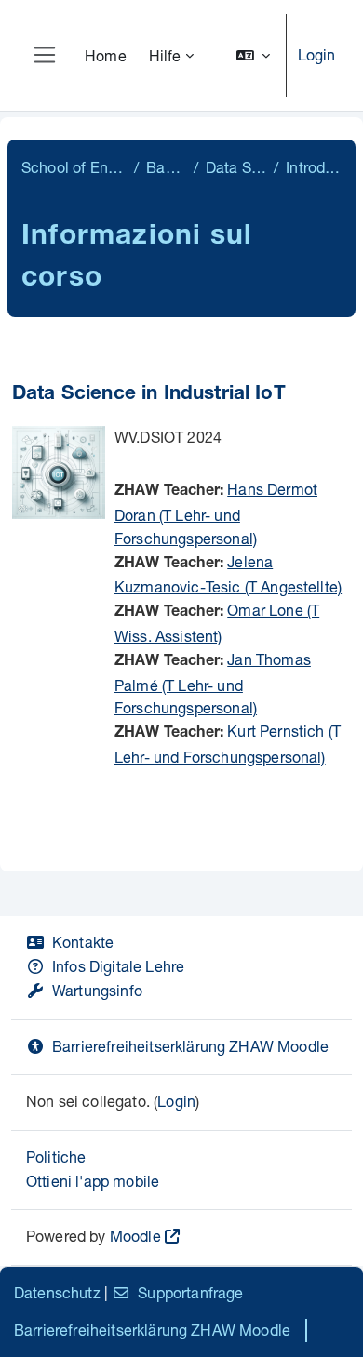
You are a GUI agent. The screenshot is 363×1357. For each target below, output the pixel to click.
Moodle (135, 1235)
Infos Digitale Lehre (118, 966)
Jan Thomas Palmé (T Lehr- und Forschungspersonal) (212, 683)
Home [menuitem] (106, 55)
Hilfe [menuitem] (165, 55)
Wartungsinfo (97, 990)
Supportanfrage (190, 1292)
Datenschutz (57, 1292)
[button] (253, 55)
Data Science (236, 167)
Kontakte (83, 942)
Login (317, 54)
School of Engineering (74, 167)
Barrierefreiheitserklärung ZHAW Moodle (190, 1046)
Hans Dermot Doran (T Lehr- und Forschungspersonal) (215, 513)
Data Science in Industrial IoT (149, 395)
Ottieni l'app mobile (92, 1181)
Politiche (56, 1156)
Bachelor (165, 167)
